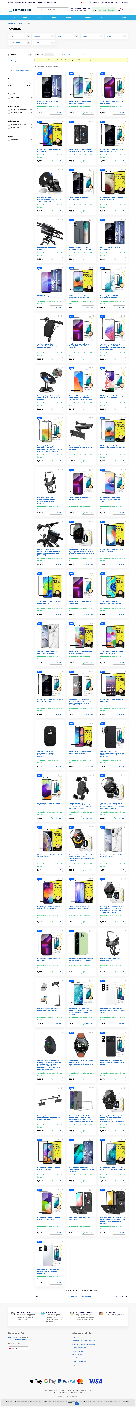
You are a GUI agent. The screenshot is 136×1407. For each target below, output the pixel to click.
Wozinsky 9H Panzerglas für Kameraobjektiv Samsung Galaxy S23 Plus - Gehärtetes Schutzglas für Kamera (112, 754)
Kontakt (10, 2)
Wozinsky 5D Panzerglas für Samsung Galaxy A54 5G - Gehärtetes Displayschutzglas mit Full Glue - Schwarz (112, 346)
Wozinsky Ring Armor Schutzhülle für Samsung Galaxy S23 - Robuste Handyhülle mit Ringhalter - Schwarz (112, 1220)
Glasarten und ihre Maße (44, 2)
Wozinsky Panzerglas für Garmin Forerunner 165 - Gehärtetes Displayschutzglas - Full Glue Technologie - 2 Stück (112, 909)
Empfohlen (49, 55)
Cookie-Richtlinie (78, 1354)
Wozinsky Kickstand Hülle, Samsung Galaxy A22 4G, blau (80, 248)
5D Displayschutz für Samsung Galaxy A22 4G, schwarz (48, 1218)
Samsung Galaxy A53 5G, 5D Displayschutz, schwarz (110, 297)
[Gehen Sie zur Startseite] (19, 9)
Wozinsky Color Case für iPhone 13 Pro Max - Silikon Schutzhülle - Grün (81, 960)
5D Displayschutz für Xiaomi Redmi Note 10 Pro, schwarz (79, 297)
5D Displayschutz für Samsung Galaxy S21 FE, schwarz (80, 102)
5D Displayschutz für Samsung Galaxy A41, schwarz (111, 652)
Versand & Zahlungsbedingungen (25, 2)
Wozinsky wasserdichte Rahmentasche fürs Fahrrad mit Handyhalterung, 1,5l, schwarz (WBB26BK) (49, 552)
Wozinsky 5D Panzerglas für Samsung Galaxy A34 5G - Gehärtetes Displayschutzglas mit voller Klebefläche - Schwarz (49, 448)
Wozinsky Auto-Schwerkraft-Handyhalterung (110, 959)
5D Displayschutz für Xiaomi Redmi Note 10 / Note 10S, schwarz (112, 447)
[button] (62, 73)
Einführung (11, 23)
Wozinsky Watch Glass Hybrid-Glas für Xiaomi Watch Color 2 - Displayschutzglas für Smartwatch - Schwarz (81, 857)
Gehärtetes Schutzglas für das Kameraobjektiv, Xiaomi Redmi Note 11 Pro (48, 1271)
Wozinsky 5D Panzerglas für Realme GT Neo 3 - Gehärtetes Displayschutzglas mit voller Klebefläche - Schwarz (80, 702)
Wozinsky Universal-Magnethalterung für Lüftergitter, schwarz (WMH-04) (49, 199)
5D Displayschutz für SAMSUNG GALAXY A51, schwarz (80, 652)
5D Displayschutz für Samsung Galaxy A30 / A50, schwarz (48, 907)
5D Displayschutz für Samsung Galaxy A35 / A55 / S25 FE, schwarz (81, 150)
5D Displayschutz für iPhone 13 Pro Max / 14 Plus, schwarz (50, 700)
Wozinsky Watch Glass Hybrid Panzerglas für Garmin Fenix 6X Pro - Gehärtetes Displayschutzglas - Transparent (112, 1118)
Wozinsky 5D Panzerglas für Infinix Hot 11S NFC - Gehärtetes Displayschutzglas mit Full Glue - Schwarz (81, 1011)
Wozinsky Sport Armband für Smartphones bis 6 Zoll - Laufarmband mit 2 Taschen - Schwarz (48, 754)
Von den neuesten (89, 55)
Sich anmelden (123, 2)
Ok (76, 1404)
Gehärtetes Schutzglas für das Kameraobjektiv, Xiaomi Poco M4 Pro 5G (112, 1062)
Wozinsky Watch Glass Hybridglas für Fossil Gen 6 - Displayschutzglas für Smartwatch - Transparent (81, 1063)
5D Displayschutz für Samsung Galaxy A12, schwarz (111, 198)
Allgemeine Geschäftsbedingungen (84, 1344)
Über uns (75, 1337)
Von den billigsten (61, 55)
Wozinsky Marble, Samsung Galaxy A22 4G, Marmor (47, 652)
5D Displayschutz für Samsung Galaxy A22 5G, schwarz (111, 397)
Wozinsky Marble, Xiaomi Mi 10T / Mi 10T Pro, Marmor (112, 856)
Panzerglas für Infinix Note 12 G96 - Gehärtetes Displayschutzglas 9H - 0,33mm (81, 1169)
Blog (55, 2)
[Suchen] (38, 9)
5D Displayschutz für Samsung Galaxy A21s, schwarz (48, 1168)
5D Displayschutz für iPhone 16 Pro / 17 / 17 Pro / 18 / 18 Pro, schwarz (80, 346)
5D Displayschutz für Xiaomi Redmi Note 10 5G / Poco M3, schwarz (110, 499)
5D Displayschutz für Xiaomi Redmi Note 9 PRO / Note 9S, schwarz (110, 603)
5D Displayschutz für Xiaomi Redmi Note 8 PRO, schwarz (79, 907)
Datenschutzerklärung (79, 1361)
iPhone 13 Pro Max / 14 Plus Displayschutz (110, 248)
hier (65, 1404)
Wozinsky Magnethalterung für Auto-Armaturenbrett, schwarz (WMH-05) (48, 397)
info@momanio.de (62, 1392)
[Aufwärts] (37, 1296)
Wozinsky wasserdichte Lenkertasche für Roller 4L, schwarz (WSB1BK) (47, 346)
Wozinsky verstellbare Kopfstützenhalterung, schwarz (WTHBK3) (80, 447)
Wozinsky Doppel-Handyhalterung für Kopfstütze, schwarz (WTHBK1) (49, 1117)
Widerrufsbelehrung (79, 1347)
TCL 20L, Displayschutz (45, 296)
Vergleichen (95, 2)
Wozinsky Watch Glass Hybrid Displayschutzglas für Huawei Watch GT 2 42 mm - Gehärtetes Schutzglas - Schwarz (112, 806)
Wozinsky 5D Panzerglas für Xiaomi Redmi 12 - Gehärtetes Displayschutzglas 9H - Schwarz (80, 397)
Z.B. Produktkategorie (48, 9)
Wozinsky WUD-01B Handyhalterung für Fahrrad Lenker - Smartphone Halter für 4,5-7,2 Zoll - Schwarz (80, 806)
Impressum (76, 1365)
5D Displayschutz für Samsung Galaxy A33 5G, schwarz (48, 804)
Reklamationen (77, 1351)
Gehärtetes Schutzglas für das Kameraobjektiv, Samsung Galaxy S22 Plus (112, 1010)
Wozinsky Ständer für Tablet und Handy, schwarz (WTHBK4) (49, 1009)
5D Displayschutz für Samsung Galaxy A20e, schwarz (80, 752)
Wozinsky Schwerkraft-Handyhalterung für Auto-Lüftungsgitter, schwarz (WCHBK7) (46, 500)
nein (70, 1404)
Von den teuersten (75, 55)
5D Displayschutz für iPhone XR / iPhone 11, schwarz (112, 550)
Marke (20, 23)
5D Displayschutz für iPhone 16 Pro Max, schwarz (80, 498)
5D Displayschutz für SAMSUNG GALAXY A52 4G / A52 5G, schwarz (112, 1168)
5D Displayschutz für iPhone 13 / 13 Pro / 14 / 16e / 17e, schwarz (112, 150)
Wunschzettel (109, 2)
